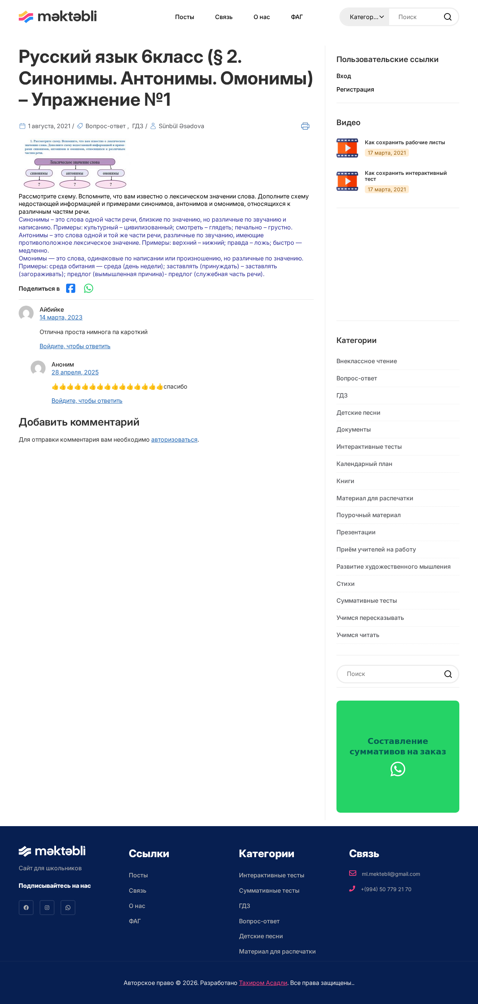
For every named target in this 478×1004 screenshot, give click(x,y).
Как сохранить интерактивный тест (406, 176)
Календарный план (364, 463)
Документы (353, 429)
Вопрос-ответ (105, 126)
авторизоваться (174, 439)
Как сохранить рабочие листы (405, 142)
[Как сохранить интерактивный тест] (347, 181)
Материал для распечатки (374, 498)
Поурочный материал (368, 515)
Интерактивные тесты (369, 446)
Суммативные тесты (366, 600)
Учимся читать (357, 635)
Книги (345, 481)
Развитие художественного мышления (393, 566)
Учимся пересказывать (370, 617)
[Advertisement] (397, 270)
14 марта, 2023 (61, 317)
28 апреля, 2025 (75, 372)
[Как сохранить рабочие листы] (347, 148)
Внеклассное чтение (366, 361)
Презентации (356, 532)
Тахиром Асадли (263, 982)
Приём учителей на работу (376, 549)
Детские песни (358, 412)
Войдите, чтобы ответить (75, 346)
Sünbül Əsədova (181, 126)
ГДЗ (137, 126)
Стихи (345, 583)
